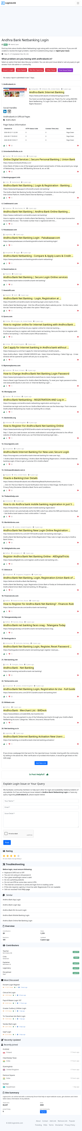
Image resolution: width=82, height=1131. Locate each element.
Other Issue (50, 70)
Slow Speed (21, 70)
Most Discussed (11, 980)
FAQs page (26, 889)
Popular (72, 1121)
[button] (47, 774)
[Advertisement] (41, 21)
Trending (38, 1125)
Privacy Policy (70, 1125)
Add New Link (41, 763)
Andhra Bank (11, 120)
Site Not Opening (36, 70)
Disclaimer (59, 1125)
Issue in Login (8, 70)
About (38, 1121)
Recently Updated (12, 1039)
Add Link (53, 1121)
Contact (45, 1121)
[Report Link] (78, 145)
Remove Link (62, 1121)
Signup (43, 1112)
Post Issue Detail (65, 70)
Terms (51, 1125)
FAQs (45, 1125)
